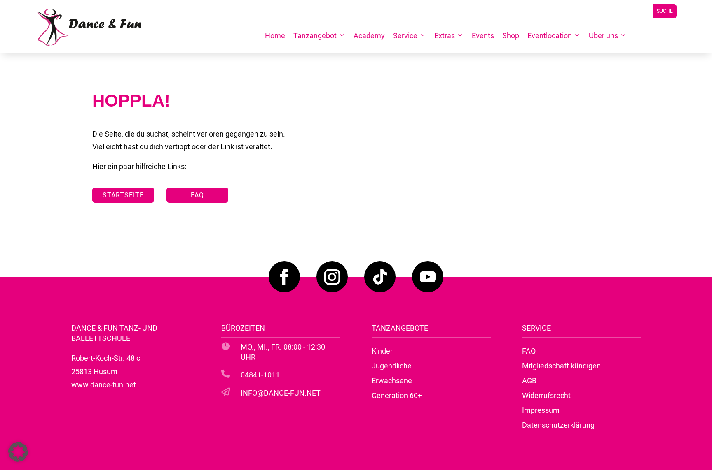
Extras (444, 35)
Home (275, 35)
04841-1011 (260, 374)
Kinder (382, 351)
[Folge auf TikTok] (380, 276)
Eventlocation (549, 35)
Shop (510, 35)
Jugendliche (392, 365)
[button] (18, 452)
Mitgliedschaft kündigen (561, 365)
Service (405, 35)
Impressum (541, 410)
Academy (369, 35)
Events (483, 35)
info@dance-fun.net (281, 393)
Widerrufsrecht (546, 395)
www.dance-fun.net (103, 384)
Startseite (123, 195)
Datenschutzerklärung (558, 425)
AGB (529, 380)
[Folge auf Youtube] (427, 276)
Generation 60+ (397, 395)
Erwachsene (392, 380)
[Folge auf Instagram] (332, 276)
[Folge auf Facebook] (284, 276)
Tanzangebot (315, 35)
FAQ (197, 195)
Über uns (603, 35)
